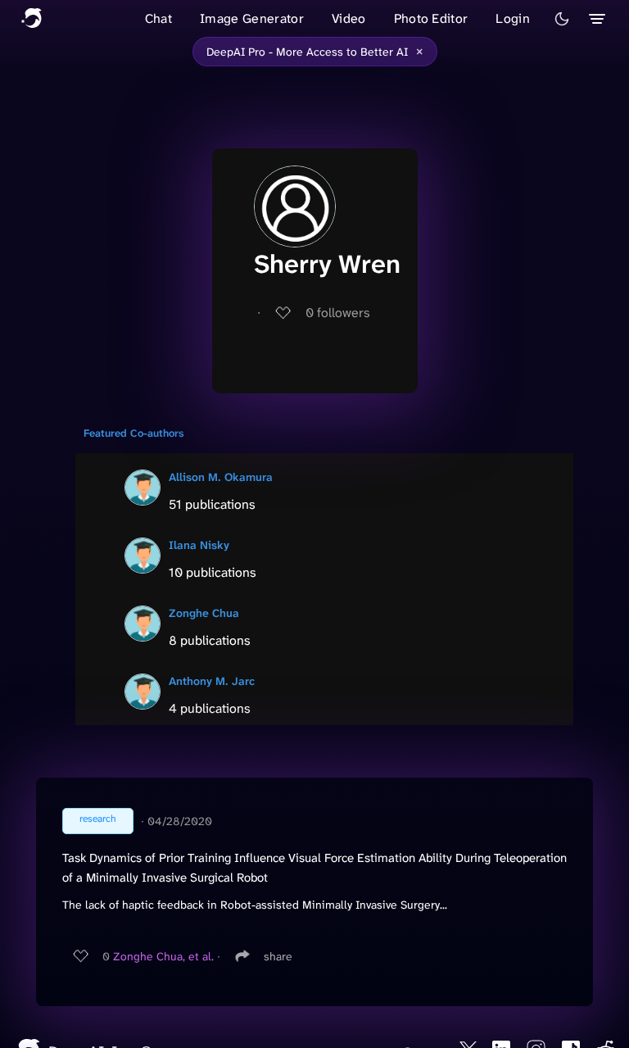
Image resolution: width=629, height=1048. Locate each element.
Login (513, 18)
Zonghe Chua (204, 613)
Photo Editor (431, 18)
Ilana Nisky (199, 545)
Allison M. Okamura (221, 477)
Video (349, 18)
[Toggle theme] (562, 19)
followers (337, 312)
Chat (158, 18)
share (278, 956)
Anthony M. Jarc (212, 681)
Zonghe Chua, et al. (163, 956)
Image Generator (252, 18)
